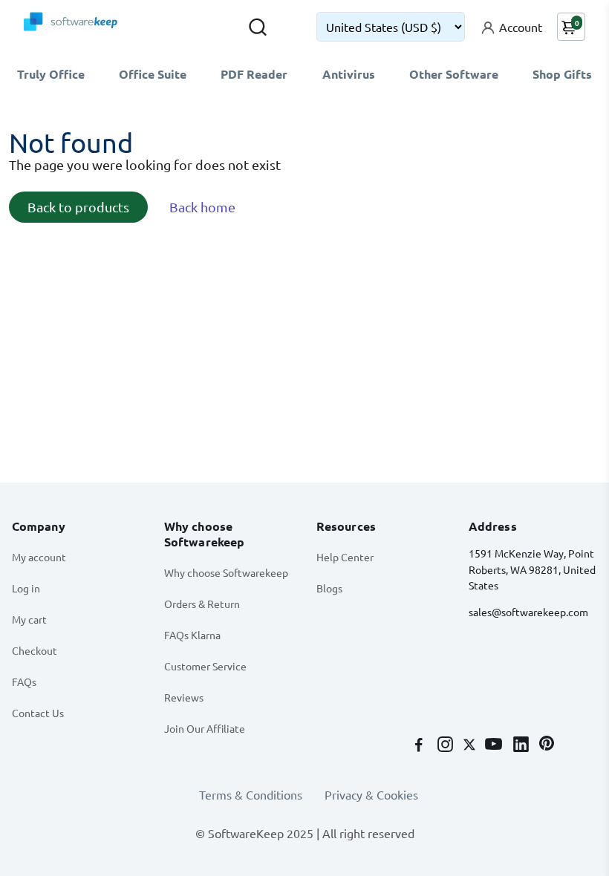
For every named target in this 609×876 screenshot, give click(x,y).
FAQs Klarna (192, 634)
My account (39, 556)
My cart (29, 619)
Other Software (453, 74)
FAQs (24, 681)
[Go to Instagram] (446, 745)
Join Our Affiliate (204, 728)
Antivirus (348, 74)
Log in (26, 588)
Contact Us (38, 712)
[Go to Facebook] (420, 745)
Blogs (329, 588)
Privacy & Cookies (371, 794)
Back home (202, 207)
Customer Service (205, 666)
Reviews (183, 697)
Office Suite (152, 74)
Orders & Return (202, 603)
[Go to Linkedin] (522, 745)
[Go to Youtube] (495, 745)
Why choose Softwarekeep (226, 572)
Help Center (345, 556)
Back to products (78, 207)
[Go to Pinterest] (546, 745)
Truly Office (51, 74)
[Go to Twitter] (470, 745)
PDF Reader (254, 74)
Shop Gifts (562, 74)
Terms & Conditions (250, 794)
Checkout (34, 650)
